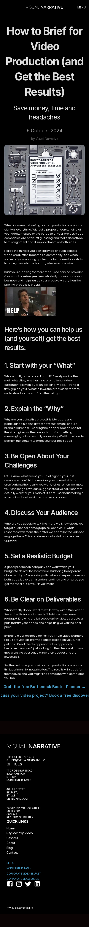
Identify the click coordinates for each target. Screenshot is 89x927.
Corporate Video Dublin (22, 879)
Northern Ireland (18, 868)
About (10, 843)
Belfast (11, 863)
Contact (12, 852)
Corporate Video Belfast (23, 873)
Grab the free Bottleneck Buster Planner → (44, 686)
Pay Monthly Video (19, 833)
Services (12, 838)
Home (10, 828)
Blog (9, 848)
